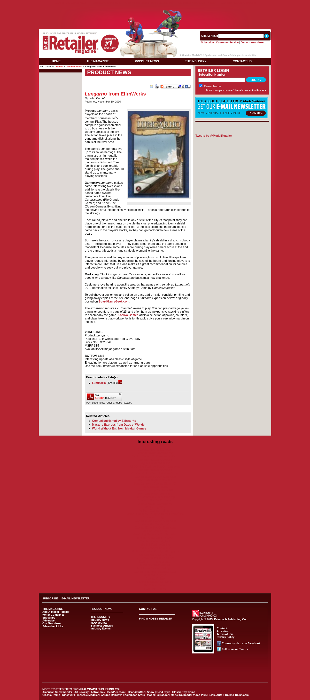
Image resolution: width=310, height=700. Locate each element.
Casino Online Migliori (155, 541)
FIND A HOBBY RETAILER (155, 618)
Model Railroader (158, 694)
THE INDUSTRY (196, 61)
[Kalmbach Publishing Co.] (204, 615)
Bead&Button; (116, 692)
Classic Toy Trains (183, 692)
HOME (56, 61)
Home (59, 66)
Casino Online (155, 578)
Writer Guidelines (53, 614)
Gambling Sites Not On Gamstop (155, 534)
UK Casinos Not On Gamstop (155, 497)
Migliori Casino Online (155, 463)
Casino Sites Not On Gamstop (155, 476)
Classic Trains (51, 694)
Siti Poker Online (155, 585)
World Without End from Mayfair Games (119, 428)
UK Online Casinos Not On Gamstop (155, 466)
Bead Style (163, 692)
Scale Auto (216, 694)
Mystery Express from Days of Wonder (119, 424)
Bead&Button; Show (141, 692)
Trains (228, 694)
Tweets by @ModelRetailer (213, 135)
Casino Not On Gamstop (71, 3)
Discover (67, 694)
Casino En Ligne (155, 575)
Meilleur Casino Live (107, 3)
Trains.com (242, 694)
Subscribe (207, 42)
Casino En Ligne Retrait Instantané (149, 3)
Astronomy (98, 692)
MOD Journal (99, 622)
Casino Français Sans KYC (155, 582)
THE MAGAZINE (98, 61)
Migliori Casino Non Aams (155, 538)
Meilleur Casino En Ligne (155, 510)
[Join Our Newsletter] (231, 117)
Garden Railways (111, 694)
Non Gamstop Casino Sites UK (155, 483)
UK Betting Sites (155, 507)
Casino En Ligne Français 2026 (155, 571)
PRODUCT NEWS (147, 61)
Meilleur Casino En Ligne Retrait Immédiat (155, 514)
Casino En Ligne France (155, 561)
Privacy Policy (225, 637)
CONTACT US (242, 61)
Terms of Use (225, 634)
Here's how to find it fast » (250, 90)
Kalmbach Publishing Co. (230, 619)
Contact (222, 628)
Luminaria (99, 383)
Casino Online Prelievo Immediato (155, 456)
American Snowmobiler (57, 692)
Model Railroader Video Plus (189, 694)
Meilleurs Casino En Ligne (155, 568)
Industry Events (101, 628)
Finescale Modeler (87, 694)
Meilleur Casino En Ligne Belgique (155, 551)
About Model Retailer (55, 611)
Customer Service (227, 42)
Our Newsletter (52, 623)
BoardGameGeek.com (114, 301)
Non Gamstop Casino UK (155, 480)
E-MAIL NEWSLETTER (76, 598)
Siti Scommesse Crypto (155, 555)
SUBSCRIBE (50, 598)
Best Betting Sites (155, 487)
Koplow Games (128, 315)
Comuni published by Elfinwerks (114, 420)
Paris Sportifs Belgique (155, 548)
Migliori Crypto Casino (155, 565)
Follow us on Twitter (235, 649)
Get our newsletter (252, 42)
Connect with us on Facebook (241, 643)
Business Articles (102, 625)
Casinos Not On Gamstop (238, 3)
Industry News (100, 619)
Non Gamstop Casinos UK (155, 453)
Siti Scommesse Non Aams (197, 3)
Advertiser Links (52, 626)
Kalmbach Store (134, 694)
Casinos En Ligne (155, 517)
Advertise (48, 620)
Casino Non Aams (155, 531)
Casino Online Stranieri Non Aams (155, 473)
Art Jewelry (81, 692)
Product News (74, 66)
